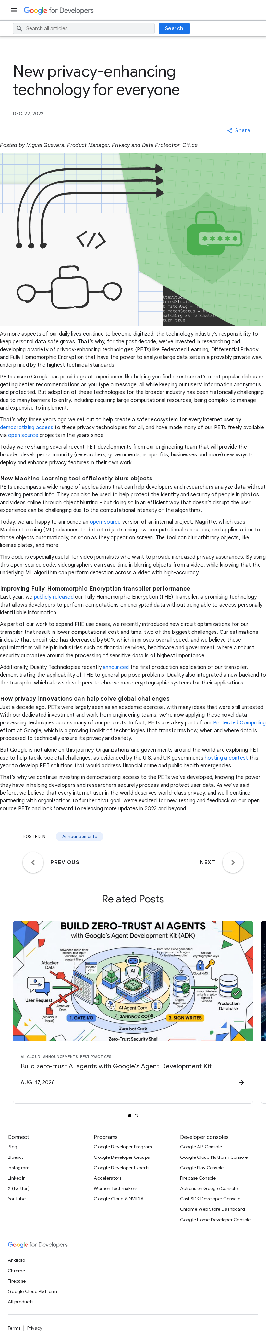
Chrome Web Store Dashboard (212, 1209)
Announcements (79, 836)
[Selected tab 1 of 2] (130, 1115)
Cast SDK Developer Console (210, 1199)
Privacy (34, 1328)
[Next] (233, 862)
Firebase (17, 1281)
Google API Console (201, 1147)
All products (20, 1302)
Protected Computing (239, 723)
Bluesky (16, 1157)
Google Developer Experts (121, 1167)
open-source (105, 522)
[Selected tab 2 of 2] (136, 1115)
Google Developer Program (123, 1147)
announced (116, 667)
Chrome (16, 1270)
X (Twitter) (19, 1188)
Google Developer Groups (122, 1157)
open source (23, 435)
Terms (14, 1328)
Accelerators (107, 1178)
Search (174, 28)
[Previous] (33, 862)
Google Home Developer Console (215, 1219)
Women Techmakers (115, 1188)
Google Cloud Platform (32, 1291)
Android (16, 1260)
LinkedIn (17, 1178)
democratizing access (26, 427)
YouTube (17, 1199)
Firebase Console (198, 1178)
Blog (12, 1147)
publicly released (54, 597)
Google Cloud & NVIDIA (119, 1199)
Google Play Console (202, 1167)
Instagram (19, 1167)
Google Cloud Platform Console (214, 1157)
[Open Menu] (14, 10)
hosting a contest (226, 758)
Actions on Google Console (209, 1188)
